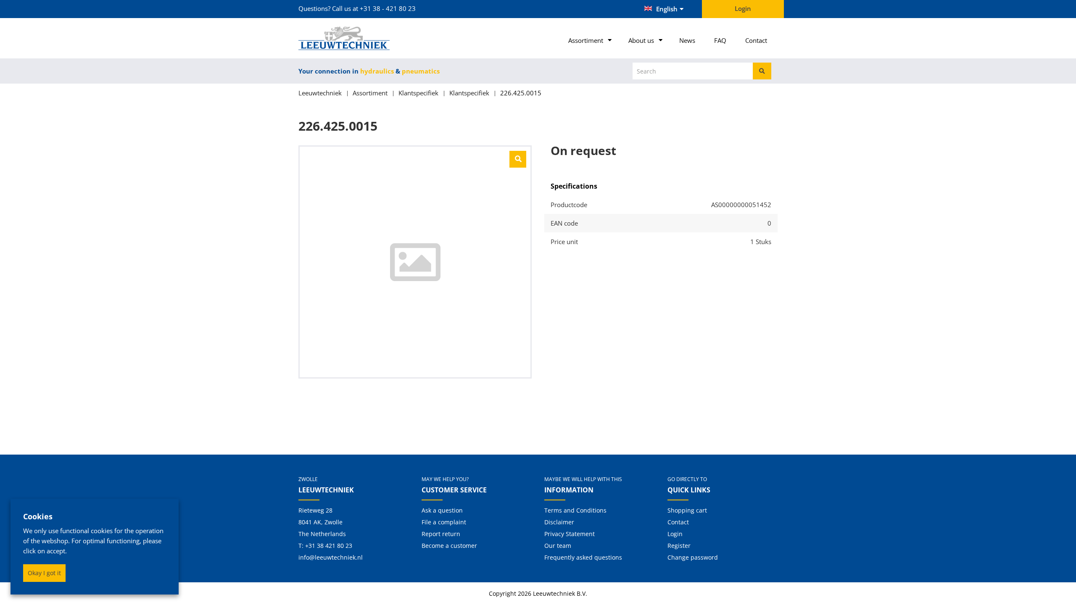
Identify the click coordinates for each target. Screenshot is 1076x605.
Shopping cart (687, 510)
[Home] (353, 38)
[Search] (762, 71)
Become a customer (449, 546)
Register (679, 546)
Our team (557, 546)
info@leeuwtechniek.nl (330, 557)
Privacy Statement (569, 534)
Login (675, 534)
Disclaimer (559, 522)
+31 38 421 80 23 (328, 546)
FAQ (720, 40)
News (687, 40)
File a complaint (444, 522)
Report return (441, 534)
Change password (692, 557)
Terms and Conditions (575, 510)
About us (641, 40)
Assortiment (585, 40)
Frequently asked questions (583, 557)
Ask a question (442, 510)
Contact (756, 40)
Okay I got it (44, 573)
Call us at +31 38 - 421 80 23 (374, 8)
